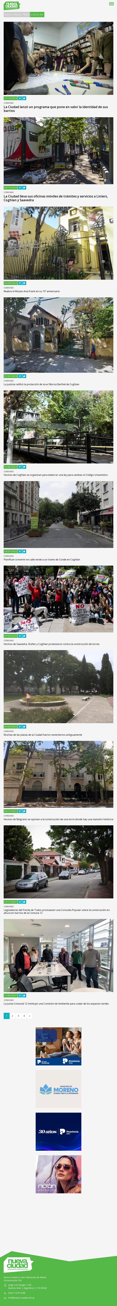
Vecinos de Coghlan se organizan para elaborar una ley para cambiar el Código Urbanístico (56, 475)
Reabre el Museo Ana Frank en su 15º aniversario (32, 291)
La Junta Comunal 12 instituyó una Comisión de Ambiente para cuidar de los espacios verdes (56, 1003)
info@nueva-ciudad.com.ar (21, 1297)
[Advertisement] (58, 1219)
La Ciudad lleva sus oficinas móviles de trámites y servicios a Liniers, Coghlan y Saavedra (56, 198)
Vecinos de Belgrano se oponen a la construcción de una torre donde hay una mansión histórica (58, 819)
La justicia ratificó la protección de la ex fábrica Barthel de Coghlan (41, 384)
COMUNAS (9, 103)
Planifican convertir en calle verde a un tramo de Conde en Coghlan (42, 559)
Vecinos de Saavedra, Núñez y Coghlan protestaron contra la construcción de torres (51, 644)
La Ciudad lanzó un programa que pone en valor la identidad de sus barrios (56, 109)
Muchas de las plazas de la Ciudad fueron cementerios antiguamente (43, 734)
